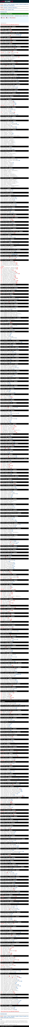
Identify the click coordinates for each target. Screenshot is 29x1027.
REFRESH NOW (3, 11)
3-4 (13, 351)
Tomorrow (10, 7)
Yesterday (5, 7)
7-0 (11, 117)
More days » (15, 7)
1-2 (13, 73)
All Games (2, 9)
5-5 (12, 189)
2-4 (14, 387)
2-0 (10, 28)
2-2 (11, 148)
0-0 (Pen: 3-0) (18, 674)
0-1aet (15, 540)
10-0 (16, 679)
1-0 (20, 35)
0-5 (9, 571)
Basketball (13, 4)
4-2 (16, 372)
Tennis (9, 4)
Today (1, 7)
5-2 (14, 112)
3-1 (17, 79)
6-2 (19, 76)
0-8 (10, 724)
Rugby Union (6, 5)
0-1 (14, 109)
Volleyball (21, 4)
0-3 (13, 162)
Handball (16, 4)
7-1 (16, 88)
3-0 (14, 66)
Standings (14, 26)
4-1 (13, 212)
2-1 (17, 69)
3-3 (14, 441)
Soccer (1, 4)
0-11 (16, 543)
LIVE (6, 9)
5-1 (13, 169)
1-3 (15, 48)
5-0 (12, 133)
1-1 (13, 100)
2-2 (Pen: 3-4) (14, 254)
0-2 (17, 52)
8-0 (23, 796)
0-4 (16, 525)
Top (1, 1019)
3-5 (13, 906)
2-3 (19, 94)
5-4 (14, 113)
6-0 (12, 345)
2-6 (11, 871)
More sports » (12, 5)
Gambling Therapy (12, 1024)
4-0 (16, 123)
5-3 (16, 126)
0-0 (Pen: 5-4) (18, 34)
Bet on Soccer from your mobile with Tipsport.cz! (10, 24)
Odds (13, 9)
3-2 (14, 101)
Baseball (24, 4)
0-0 (11, 31)
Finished (9, 9)
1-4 (17, 86)
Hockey (5, 4)
